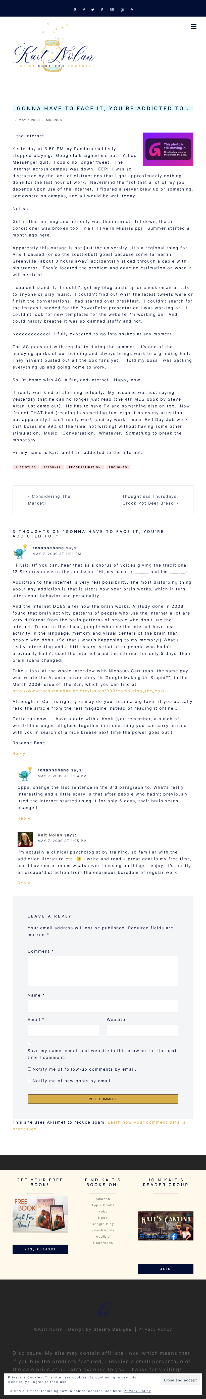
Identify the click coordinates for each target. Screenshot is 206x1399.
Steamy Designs (113, 1329)
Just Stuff (26, 467)
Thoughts (118, 467)
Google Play (103, 1224)
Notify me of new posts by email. (72, 1080)
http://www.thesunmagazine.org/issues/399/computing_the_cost (89, 690)
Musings (54, 120)
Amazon (103, 1199)
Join (165, 1269)
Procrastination (85, 467)
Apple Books (103, 1205)
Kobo (103, 1211)
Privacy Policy (155, 1329)
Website (116, 1019)
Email (36, 1019)
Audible (103, 1236)
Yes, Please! (40, 1249)
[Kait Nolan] (54, 47)
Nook (103, 1218)
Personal (52, 467)
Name (36, 995)
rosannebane (48, 547)
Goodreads (103, 1243)
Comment (41, 951)
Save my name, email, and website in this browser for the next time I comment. (102, 1054)
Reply (19, 753)
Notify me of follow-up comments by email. (84, 1069)
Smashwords (103, 1230)
